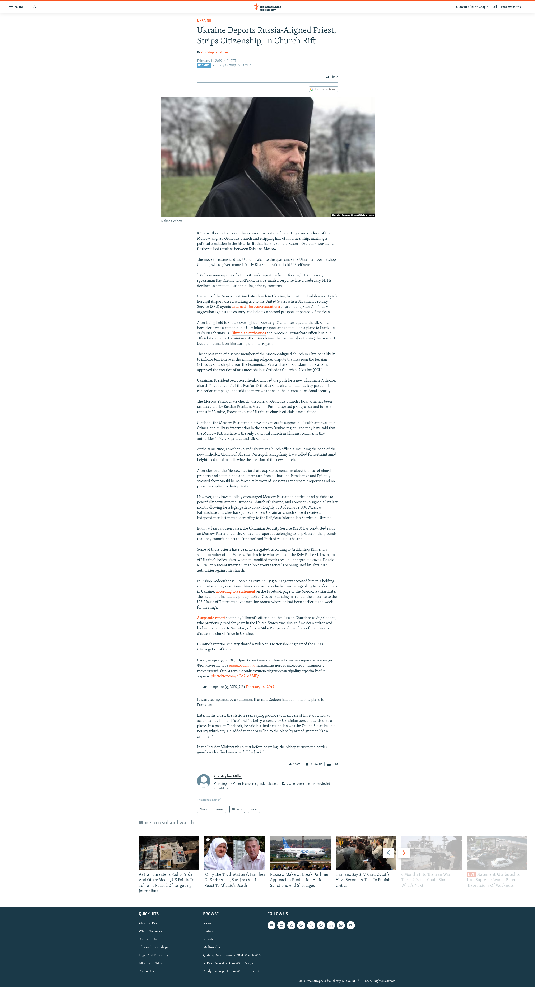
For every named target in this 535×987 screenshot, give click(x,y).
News (207, 923)
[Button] (332, 77)
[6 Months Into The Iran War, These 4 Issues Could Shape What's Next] (431, 853)
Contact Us (146, 971)
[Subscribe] (351, 925)
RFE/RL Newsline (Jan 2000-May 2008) (232, 963)
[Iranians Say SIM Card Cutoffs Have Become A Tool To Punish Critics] (366, 853)
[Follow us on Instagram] (291, 925)
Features (209, 931)
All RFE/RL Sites (150, 963)
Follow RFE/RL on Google (471, 7)
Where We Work (150, 931)
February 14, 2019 (260, 687)
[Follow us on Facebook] (321, 925)
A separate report (211, 618)
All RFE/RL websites (507, 7)
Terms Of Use (148, 939)
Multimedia (211, 947)
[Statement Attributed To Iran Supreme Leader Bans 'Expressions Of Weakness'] (497, 853)
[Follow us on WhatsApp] (341, 925)
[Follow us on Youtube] (271, 925)
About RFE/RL (149, 923)
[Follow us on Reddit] (281, 925)
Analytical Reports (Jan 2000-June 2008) (232, 971)
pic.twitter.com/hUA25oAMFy (235, 676)
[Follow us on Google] (301, 925)
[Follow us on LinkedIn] (331, 925)
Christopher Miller (214, 52)
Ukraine (204, 21)
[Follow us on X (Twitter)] (311, 925)
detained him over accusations (256, 307)
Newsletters (211, 939)
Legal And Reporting (153, 955)
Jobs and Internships (153, 947)
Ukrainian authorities (249, 333)
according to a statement (236, 592)
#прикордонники (243, 666)
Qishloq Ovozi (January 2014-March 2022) (233, 955)
